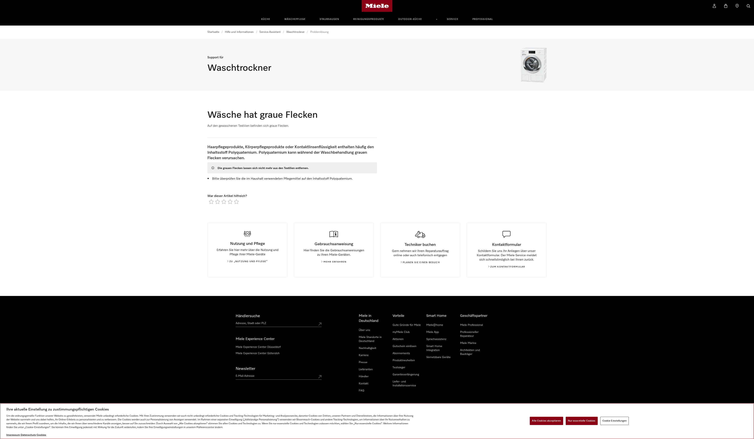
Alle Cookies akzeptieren (546, 421)
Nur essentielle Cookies (582, 421)
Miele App (432, 332)
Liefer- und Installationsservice (404, 383)
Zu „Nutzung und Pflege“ (248, 261)
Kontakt (363, 383)
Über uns (364, 330)
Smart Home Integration (434, 348)
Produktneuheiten (404, 360)
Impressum (13, 435)
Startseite (213, 32)
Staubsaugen (329, 19)
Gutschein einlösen (404, 346)
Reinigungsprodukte (368, 19)
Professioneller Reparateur (469, 334)
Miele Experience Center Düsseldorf (258, 347)
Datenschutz (28, 435)
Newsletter (245, 369)
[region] (377, 421)
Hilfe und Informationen (239, 32)
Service (452, 19)
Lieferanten (366, 369)
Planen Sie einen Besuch (421, 262)
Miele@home (434, 325)
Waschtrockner (295, 32)
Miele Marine (468, 343)
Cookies (41, 435)
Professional (482, 19)
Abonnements (401, 353)
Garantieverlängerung (406, 374)
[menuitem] (268, 19)
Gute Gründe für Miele (407, 325)
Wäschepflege (295, 19)
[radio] (211, 201)
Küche (265, 19)
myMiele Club (401, 332)
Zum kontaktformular (507, 267)
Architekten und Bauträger (470, 352)
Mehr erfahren (335, 262)
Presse (363, 362)
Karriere (364, 355)
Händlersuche (248, 316)
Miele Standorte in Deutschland (370, 339)
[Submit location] (319, 324)
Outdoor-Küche (410, 19)
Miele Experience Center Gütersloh (258, 353)
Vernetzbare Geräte (438, 357)
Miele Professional (471, 325)
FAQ (361, 390)
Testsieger (399, 367)
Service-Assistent (270, 32)
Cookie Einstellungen (614, 421)
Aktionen (398, 339)
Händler (364, 376)
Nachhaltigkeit (367, 348)
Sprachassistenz (436, 339)
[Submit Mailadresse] (319, 376)
